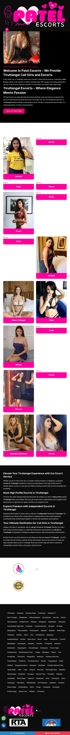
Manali (39, 639)
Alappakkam (52, 622)
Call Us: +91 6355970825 (14, 111)
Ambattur (52, 630)
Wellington (41, 665)
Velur (31, 635)
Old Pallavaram (42, 683)
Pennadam (50, 674)
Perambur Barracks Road (55, 665)
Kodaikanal (21, 674)
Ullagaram (31, 643)
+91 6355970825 (18, 733)
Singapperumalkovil (21, 665)
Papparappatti (21, 648)
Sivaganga (29, 626)
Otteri (19, 670)
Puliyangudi (11, 683)
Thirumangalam (22, 630)
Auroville (56, 617)
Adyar (45, 639)
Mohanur (32, 691)
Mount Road (31, 639)
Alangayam (50, 635)
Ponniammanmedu (40, 626)
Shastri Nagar (21, 678)
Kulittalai (19, 635)
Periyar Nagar (54, 648)
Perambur (39, 643)
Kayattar (22, 639)
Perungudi (30, 674)
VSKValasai (11, 613)
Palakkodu (22, 661)
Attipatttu (59, 674)
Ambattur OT (52, 613)
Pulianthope (42, 613)
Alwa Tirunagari (12, 617)
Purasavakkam (12, 661)
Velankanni (10, 635)
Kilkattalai (62, 670)
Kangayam (20, 613)
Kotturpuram (44, 648)
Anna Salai (40, 670)
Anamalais (33, 665)
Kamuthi (43, 661)
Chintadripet (55, 678)
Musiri (32, 687)
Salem (26, 635)
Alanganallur (31, 656)
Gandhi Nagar (11, 670)
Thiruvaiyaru (21, 656)
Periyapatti (55, 687)
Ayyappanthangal (12, 639)
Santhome (57, 643)
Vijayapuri (44, 630)
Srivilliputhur (11, 656)
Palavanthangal (33, 648)
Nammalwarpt (11, 674)
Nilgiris (53, 652)
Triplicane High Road (52, 656)
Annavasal (40, 656)
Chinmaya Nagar (31, 613)
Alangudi (32, 670)
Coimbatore (40, 691)
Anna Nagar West (51, 670)
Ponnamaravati (12, 652)
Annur (47, 678)
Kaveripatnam (46, 617)
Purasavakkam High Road (15, 626)
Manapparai (42, 622)
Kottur (63, 678)
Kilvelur (63, 617)
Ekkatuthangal (31, 683)
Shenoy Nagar (11, 687)
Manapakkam (11, 630)
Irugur (25, 670)
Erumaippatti (22, 643)
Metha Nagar (61, 630)
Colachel (62, 639)
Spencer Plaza (40, 674)
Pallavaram (61, 622)
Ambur (61, 661)
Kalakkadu (52, 683)
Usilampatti (46, 687)
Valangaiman (54, 639)
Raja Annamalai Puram (26, 652)
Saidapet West (24, 622)
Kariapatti (51, 626)
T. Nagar (37, 652)
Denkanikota (11, 648)
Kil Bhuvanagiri (12, 691)
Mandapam (45, 652)
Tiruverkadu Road (33, 661)
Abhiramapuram (12, 622)
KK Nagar (60, 626)
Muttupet (34, 622)
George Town (23, 691)
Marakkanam (23, 617)
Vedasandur (11, 678)
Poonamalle (48, 643)
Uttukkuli (10, 665)
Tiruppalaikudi (52, 661)
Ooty (59, 652)
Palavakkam (21, 683)
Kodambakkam (23, 687)
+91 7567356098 (53, 733)
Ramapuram (40, 678)
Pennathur (61, 683)
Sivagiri (38, 687)
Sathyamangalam (34, 617)
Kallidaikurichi (40, 635)
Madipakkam (11, 643)
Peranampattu (34, 630)
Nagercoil (31, 678)
